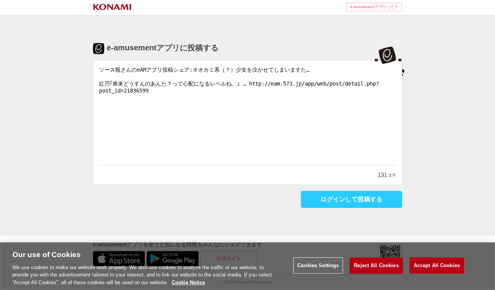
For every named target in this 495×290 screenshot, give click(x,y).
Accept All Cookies (437, 265)
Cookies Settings (318, 265)
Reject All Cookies (376, 265)
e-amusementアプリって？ (374, 7)
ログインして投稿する (351, 199)
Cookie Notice (188, 282)
